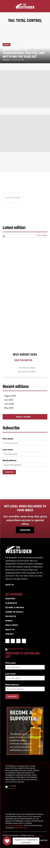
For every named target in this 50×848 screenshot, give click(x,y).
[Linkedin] (13, 641)
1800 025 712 (21, 828)
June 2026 (9, 403)
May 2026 (8, 407)
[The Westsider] (25, 6)
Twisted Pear (42, 840)
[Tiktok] (24, 641)
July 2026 (8, 399)
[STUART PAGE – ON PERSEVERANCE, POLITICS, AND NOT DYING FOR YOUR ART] (25, 44)
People (6, 45)
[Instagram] (18, 641)
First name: (8, 438)
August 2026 (10, 395)
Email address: (10, 460)
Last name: (8, 449)
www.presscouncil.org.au (14, 825)
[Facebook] (7, 641)
